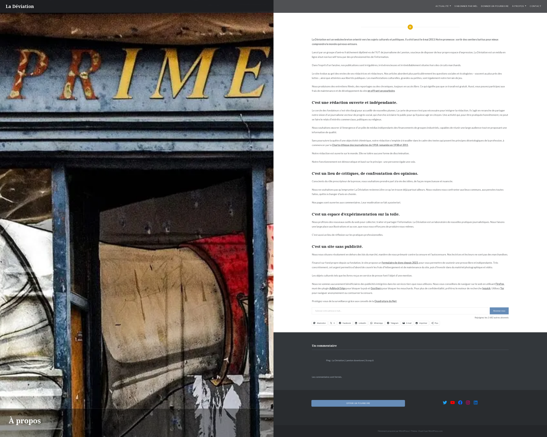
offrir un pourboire (358, 403)
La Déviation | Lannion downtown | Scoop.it (353, 360)
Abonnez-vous (499, 311)
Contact (535, 6)
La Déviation (20, 6)
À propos (518, 6)
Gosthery (376, 288)
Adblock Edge (337, 288)
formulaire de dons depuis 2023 (400, 262)
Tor (502, 288)
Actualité (442, 6)
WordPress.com (435, 431)
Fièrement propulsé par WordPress (393, 431)
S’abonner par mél (466, 6)
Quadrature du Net (385, 301)
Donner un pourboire (495, 6)
